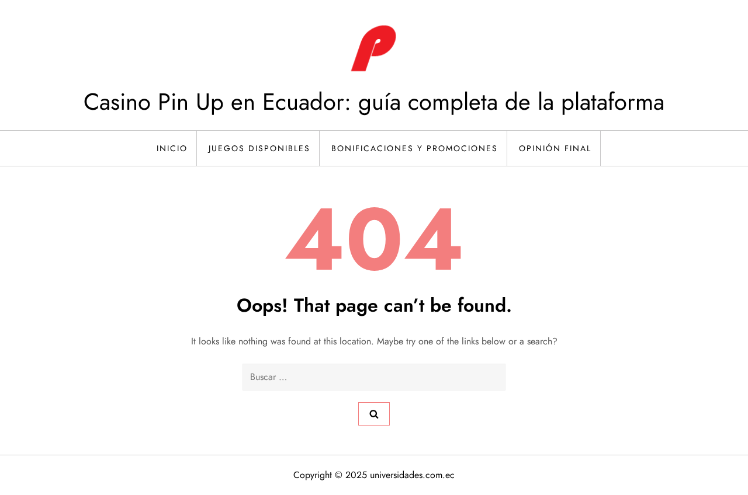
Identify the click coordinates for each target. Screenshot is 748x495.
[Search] (374, 414)
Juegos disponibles (259, 148)
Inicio (172, 148)
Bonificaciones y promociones (414, 148)
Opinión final (555, 148)
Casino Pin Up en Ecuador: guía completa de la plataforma (374, 101)
